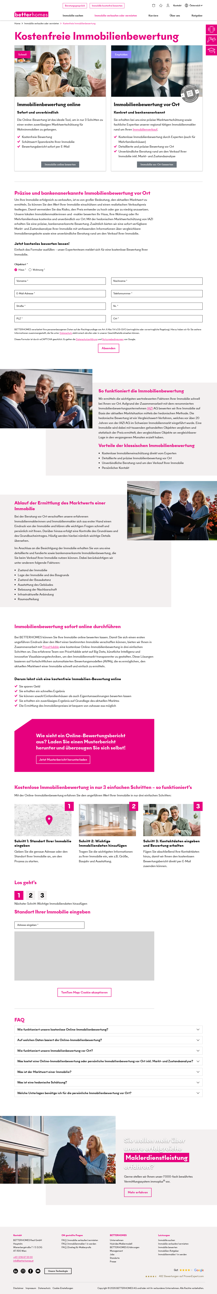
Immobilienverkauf (145, 129)
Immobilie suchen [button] (73, 15)
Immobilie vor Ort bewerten (157, 164)
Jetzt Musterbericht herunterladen (63, 759)
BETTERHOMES (118, 1235)
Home (17, 23)
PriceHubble (51, 647)
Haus (21, 269)
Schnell (22, 54)
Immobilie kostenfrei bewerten (107, 5)
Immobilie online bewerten (60, 164)
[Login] (168, 5)
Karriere (153, 15)
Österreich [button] (195, 5)
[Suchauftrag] (153, 5)
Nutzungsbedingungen (113, 339)
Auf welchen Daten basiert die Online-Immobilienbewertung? (59, 1040)
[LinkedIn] (15, 1271)
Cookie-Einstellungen (63, 1288)
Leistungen (164, 1235)
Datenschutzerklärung (86, 339)
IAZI (150, 408)
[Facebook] (30, 1271)
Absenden (108, 348)
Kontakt (177, 5)
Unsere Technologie (58, 1271)
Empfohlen (121, 54)
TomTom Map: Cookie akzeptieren (84, 992)
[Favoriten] (161, 5)
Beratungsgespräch (75, 5)
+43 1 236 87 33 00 (23, 1257)
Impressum (31, 1288)
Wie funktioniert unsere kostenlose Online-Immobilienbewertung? (62, 1029)
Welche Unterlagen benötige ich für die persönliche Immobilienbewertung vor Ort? (74, 1093)
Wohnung (38, 269)
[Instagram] (23, 1271)
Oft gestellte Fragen (72, 1235)
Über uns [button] (175, 15)
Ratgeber (197, 15)
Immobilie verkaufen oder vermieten (41, 23)
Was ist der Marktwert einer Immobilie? (44, 1072)
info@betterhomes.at (23, 1260)
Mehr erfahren (138, 1192)
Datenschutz (66, 333)
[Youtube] (38, 1271)
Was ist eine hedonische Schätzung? (42, 1082)
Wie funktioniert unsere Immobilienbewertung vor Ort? (55, 1050)
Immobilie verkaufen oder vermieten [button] (116, 15)
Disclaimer (18, 1288)
